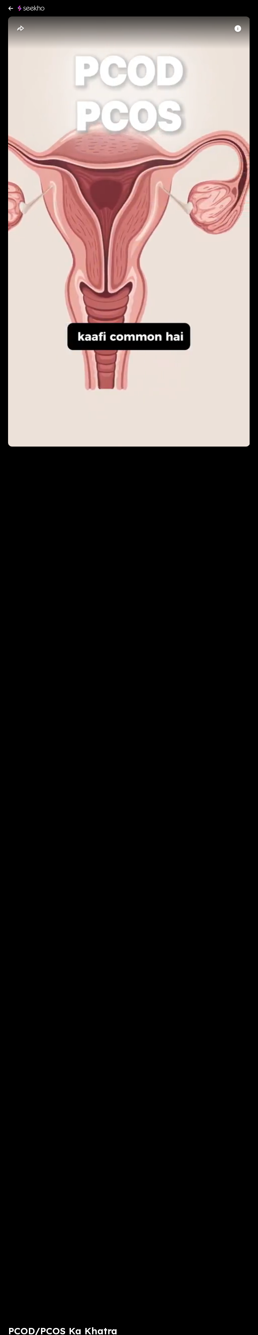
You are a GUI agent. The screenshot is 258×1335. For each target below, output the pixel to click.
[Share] (20, 28)
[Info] (238, 28)
